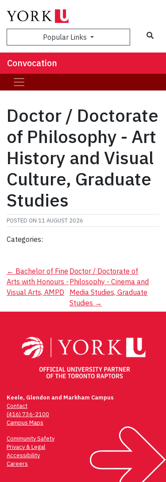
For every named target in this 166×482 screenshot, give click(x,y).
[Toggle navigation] (19, 82)
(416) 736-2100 (28, 414)
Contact (17, 406)
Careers (17, 463)
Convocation (32, 63)
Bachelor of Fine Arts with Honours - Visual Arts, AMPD (38, 282)
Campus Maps (25, 422)
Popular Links (66, 37)
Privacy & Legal (26, 447)
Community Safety (30, 438)
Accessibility (23, 455)
